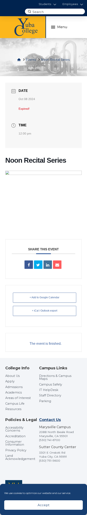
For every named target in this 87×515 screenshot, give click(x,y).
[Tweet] (38, 264)
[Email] (57, 264)
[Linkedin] (48, 264)
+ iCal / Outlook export (44, 310)
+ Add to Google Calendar (44, 297)
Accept (43, 505)
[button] (47, 4)
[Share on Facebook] (28, 264)
